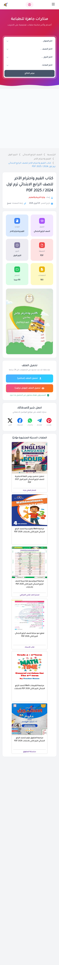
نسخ (9, 203)
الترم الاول (12, 155)
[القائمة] (53, 4)
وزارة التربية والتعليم (37, 198)
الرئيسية (51, 155)
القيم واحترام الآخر (42, 159)
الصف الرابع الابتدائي (32, 155)
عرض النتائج (30, 73)
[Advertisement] (29, 118)
